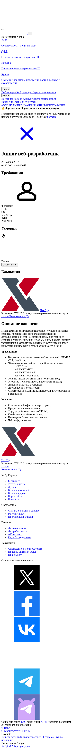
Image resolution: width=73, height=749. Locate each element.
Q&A (10, 746)
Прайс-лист (15, 554)
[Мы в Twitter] (26, 589)
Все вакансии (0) (19, 316)
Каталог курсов (17, 493)
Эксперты (18, 104)
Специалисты (21, 101)
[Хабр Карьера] (14, 33)
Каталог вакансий (18, 490)
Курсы (26, 746)
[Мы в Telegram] (26, 692)
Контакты (14, 499)
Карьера (18, 746)
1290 (23, 721)
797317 (45, 721)
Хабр (4, 746)
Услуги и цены (16, 484)
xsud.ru (5, 316)
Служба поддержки (19, 537)
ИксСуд (44, 310)
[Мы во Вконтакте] (26, 641)
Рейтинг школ (16, 513)
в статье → (53, 116)
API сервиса (15, 534)
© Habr (5, 727)
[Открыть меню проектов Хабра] (2, 29)
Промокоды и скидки (20, 516)
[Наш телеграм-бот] (26, 718)
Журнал (60, 104)
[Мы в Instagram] (26, 666)
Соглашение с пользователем (25, 548)
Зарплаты (50, 104)
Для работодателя (18, 531)
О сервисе (14, 481)
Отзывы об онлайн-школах (23, 510)
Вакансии (7, 101)
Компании (30, 104)
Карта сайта (15, 496)
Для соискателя (17, 528)
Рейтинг (40, 104)
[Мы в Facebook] (26, 615)
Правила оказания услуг (22, 551)
